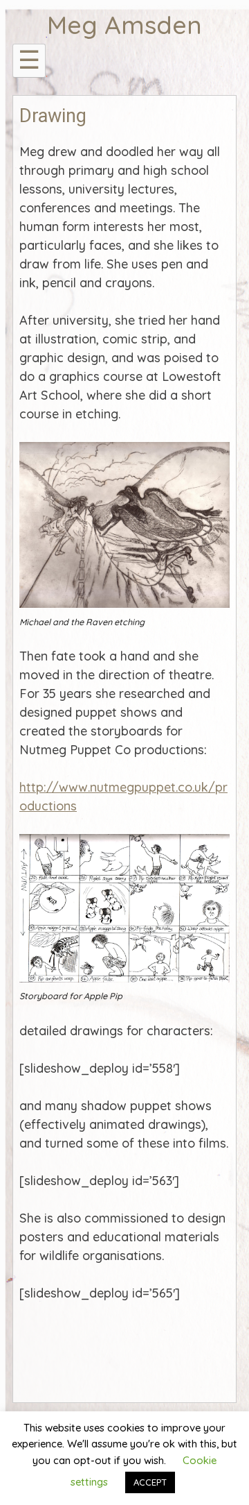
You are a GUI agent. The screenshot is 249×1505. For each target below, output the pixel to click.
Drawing (52, 116)
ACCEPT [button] (150, 1482)
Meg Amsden (124, 24)
